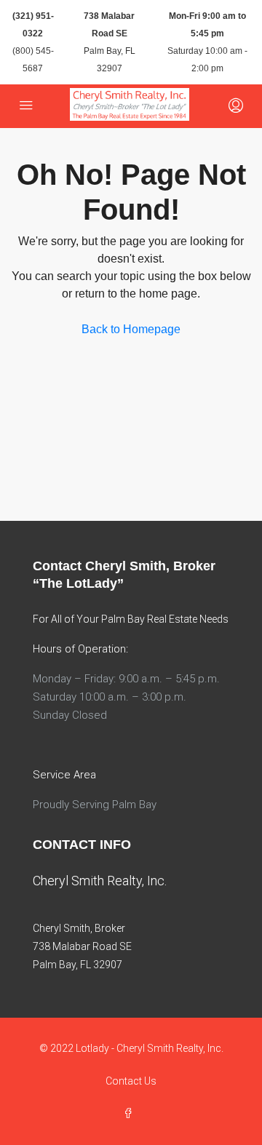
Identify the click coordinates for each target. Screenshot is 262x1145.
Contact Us (131, 1081)
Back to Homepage (131, 329)
